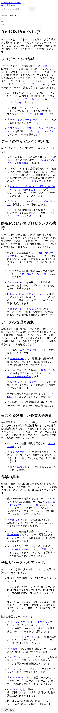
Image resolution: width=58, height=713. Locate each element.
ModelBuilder (16, 282)
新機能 (13, 648)
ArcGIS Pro (7, 5)
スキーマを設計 (28, 350)
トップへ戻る (8, 710)
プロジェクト (45, 65)
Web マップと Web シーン (23, 119)
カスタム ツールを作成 (34, 273)
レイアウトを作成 (22, 216)
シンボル (30, 201)
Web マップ (16, 519)
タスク (24, 422)
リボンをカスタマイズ (42, 131)
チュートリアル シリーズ (20, 637)
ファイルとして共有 (18, 549)
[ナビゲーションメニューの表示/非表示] (14, 5)
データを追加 (36, 114)
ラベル (13, 201)
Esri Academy (16, 677)
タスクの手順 (17, 452)
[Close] (2, 21)
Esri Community (15, 689)
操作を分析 (13, 534)
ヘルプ (13, 669)
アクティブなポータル (33, 84)
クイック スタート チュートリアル (28, 622)
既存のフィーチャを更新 (23, 382)
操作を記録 (16, 467)
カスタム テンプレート (27, 99)
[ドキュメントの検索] (32, 9)
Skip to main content (11, 2)
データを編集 (17, 358)
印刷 (44, 549)
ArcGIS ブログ (17, 657)
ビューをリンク (32, 181)
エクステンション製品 (22, 309)
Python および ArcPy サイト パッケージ (27, 294)
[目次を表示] (2, 24)
